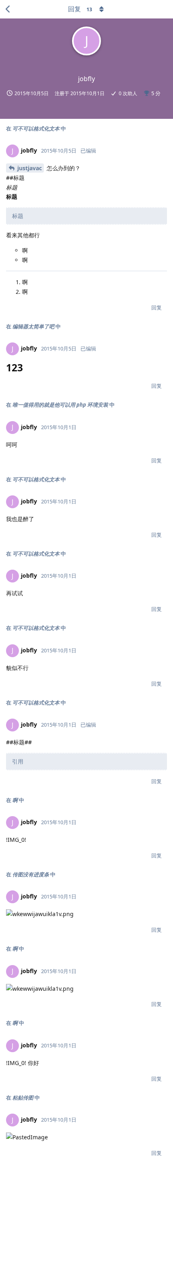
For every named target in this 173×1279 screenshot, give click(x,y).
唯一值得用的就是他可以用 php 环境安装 (60, 404)
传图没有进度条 (30, 874)
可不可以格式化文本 (36, 128)
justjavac (29, 168)
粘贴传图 (22, 1097)
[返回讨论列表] (8, 9)
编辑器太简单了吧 (33, 326)
